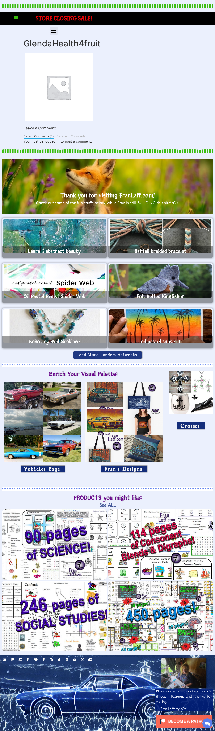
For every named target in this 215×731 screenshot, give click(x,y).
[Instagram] (52, 660)
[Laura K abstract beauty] (54, 236)
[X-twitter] (83, 660)
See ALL (108, 505)
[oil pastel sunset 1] (160, 326)
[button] (16, 17)
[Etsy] (28, 660)
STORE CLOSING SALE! (63, 18)
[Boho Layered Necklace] (54, 326)
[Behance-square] (67, 660)
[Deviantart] (59, 660)
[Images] (91, 660)
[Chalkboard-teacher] (21, 660)
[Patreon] (13, 660)
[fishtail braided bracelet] (160, 236)
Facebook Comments (71, 136)
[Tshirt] (36, 660)
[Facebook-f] (44, 660)
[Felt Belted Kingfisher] (160, 281)
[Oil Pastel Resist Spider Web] (54, 281)
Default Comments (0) (39, 136)
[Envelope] (5, 660)
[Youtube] (75, 660)
